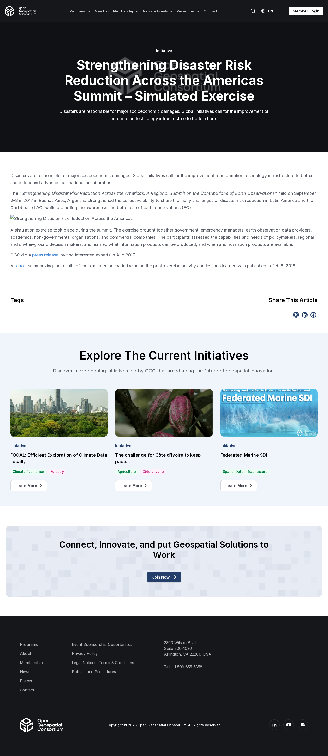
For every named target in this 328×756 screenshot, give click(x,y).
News (25, 671)
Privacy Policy (85, 653)
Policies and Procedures (94, 671)
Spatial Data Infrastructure (245, 471)
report (21, 265)
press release (45, 254)
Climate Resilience (28, 471)
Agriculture (127, 471)
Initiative (18, 445)
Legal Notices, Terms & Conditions (103, 662)
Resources (186, 11)
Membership (123, 11)
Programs (78, 11)
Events (26, 680)
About (99, 11)
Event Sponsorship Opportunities (102, 644)
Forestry (57, 471)
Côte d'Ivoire (153, 471)
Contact (210, 11)
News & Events (155, 11)
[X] (296, 315)
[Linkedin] (305, 315)
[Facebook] (313, 315)
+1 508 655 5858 (187, 667)
